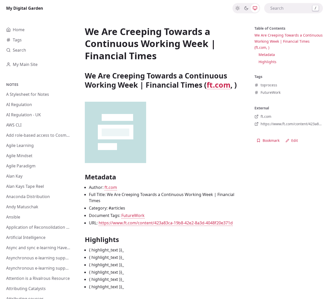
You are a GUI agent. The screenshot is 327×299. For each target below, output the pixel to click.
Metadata (267, 54)
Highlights (267, 61)
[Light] (237, 8)
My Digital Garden (24, 8)
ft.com (218, 85)
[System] (255, 8)
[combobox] (293, 8)
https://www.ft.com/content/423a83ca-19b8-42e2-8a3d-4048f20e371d (166, 223)
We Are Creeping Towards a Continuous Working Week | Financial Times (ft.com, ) (288, 41)
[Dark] (246, 8)
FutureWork (133, 215)
